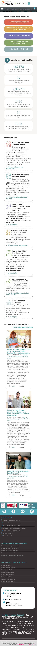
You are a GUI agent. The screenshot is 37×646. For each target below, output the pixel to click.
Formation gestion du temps (9, 552)
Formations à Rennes (7, 574)
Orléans (16, 631)
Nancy (24, 629)
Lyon (8, 627)
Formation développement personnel (12, 555)
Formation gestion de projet (9, 550)
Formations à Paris (6, 569)
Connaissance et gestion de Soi (19, 35)
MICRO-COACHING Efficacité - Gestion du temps (17, 356)
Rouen (11, 633)
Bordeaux (23, 623)
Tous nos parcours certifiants (11, 525)
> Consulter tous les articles (23, 327)
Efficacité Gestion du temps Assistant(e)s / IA (18, 42)
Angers (25, 621)
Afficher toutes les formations (11, 520)
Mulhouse (17, 629)
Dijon (20, 625)
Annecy (32, 621)
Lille (4, 627)
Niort (9, 631)
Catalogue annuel (7, 533)
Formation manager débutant (10, 546)
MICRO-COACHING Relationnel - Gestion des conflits (17, 476)
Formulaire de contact (12, 604)
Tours (4, 635)
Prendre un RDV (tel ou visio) (14, 605)
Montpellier (7, 629)
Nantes (31, 629)
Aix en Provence (8, 621)
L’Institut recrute (7, 535)
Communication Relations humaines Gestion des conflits (18, 29)
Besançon (14, 623)
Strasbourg (19, 633)
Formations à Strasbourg (8, 567)
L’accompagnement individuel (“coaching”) (14, 528)
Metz (22, 627)
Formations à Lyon (6, 576)
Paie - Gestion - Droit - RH (18, 49)
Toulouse (28, 633)
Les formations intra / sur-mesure (12, 522)
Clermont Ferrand (9, 625)
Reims (32, 631)
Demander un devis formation (11, 530)
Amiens (18, 621)
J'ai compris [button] (33, 644)
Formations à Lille (6, 565)
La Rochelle (28, 625)
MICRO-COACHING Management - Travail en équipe (18, 419)
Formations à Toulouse (8, 579)
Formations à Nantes (7, 572)
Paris (23, 631)
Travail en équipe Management (19, 22)
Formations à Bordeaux (8, 581)
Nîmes (4, 631)
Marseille (15, 627)
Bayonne (6, 623)
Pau (27, 631)
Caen (30, 623)
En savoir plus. (21, 644)
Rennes (4, 633)
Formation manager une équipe (10, 548)
